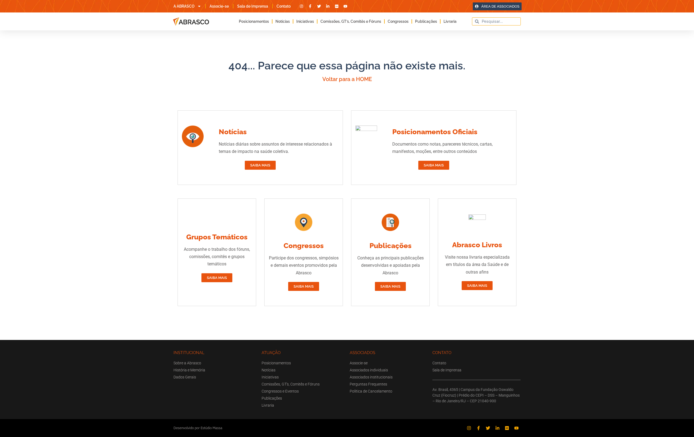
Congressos (398, 21)
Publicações (426, 21)
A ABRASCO (184, 6)
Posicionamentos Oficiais (434, 132)
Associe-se (219, 6)
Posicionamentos (254, 21)
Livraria (450, 21)
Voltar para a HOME (347, 79)
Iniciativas (305, 21)
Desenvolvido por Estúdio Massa (198, 428)
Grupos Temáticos (217, 237)
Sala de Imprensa (252, 6)
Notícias (282, 21)
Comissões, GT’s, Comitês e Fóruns (350, 21)
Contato (284, 6)
